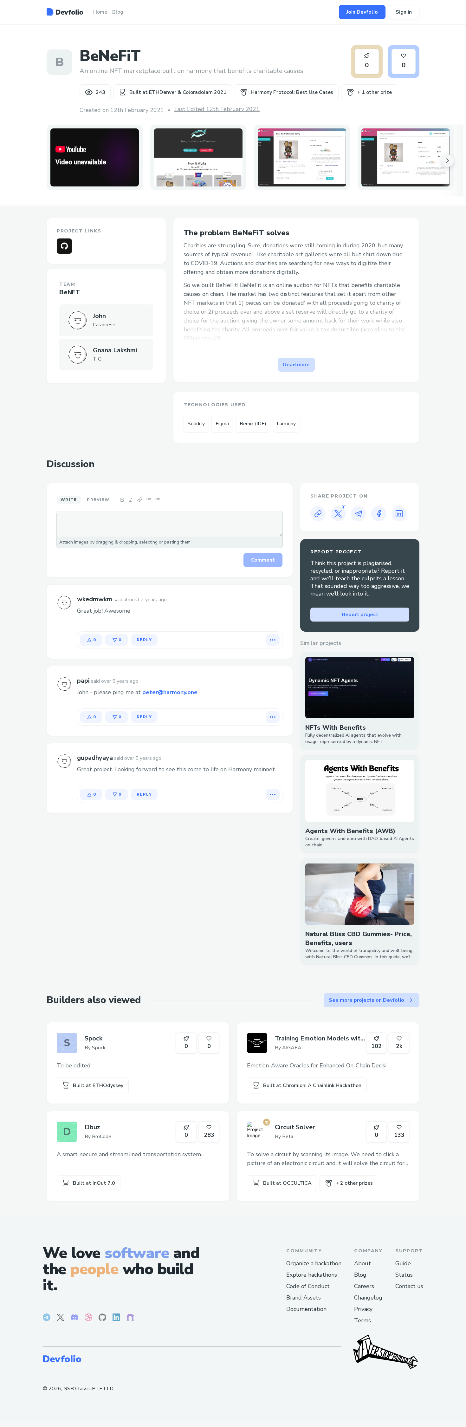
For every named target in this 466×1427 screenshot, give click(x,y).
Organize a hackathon (313, 1263)
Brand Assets (303, 1297)
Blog (360, 1275)
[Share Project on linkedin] (399, 513)
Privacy (363, 1309)
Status (404, 1275)
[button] (198, 157)
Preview (98, 499)
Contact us (409, 1286)
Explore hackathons (311, 1275)
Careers (364, 1286)
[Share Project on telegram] (358, 513)
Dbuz (92, 1127)
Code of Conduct (308, 1286)
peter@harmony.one (169, 692)
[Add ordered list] (157, 500)
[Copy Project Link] (318, 513)
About (362, 1263)
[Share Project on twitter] (338, 513)
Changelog (368, 1297)
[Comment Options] (273, 640)
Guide (403, 1263)
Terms (362, 1320)
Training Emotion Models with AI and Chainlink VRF (319, 1038)
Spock (93, 1038)
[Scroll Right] (447, 160)
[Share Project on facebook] (378, 513)
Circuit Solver (295, 1127)
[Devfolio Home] (65, 12)
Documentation (306, 1309)
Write (69, 499)
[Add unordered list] (148, 500)
